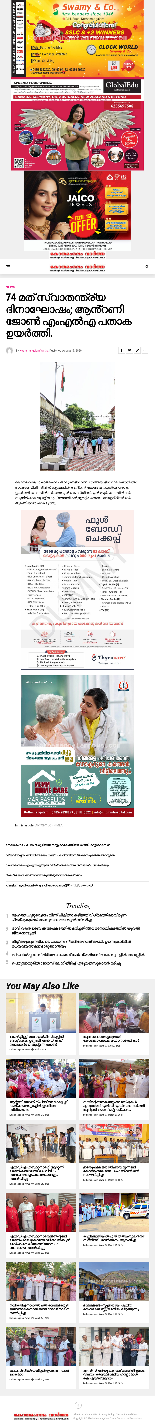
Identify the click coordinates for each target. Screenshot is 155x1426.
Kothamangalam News (19, 1049)
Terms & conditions (127, 1414)
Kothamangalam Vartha (34, 350)
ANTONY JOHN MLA (49, 825)
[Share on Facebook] (121, 350)
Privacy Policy (106, 1414)
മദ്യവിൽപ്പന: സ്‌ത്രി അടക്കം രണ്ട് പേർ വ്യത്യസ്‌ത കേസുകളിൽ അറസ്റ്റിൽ (60, 855)
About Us (78, 1414)
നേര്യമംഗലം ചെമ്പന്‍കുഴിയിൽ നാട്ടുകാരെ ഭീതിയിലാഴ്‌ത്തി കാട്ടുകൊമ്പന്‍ (58, 845)
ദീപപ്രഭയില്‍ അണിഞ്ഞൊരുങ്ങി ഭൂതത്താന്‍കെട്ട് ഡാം (44, 875)
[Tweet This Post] (129, 350)
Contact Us (91, 1414)
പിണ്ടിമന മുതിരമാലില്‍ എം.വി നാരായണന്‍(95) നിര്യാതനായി (49, 885)
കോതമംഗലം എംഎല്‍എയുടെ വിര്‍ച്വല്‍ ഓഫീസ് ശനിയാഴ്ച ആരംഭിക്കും (57, 865)
